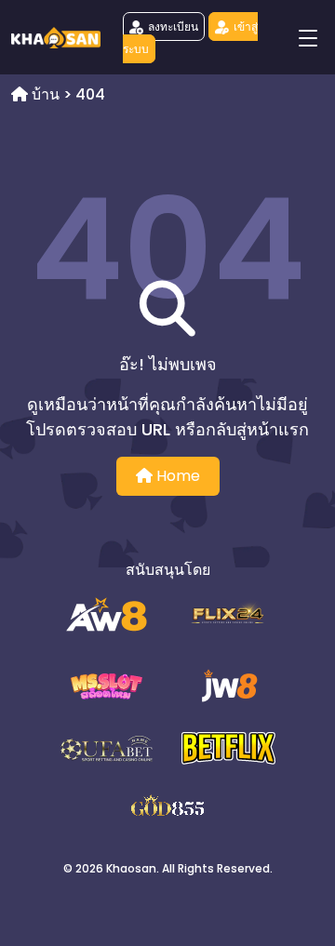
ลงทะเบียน (173, 26)
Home (176, 475)
